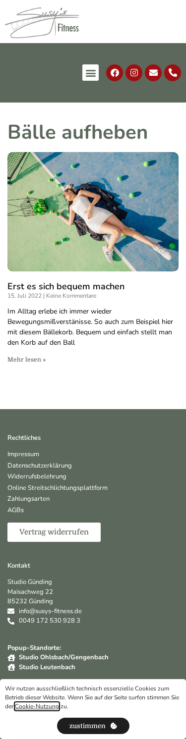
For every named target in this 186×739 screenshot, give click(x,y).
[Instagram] (133, 72)
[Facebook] (114, 72)
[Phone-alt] (172, 72)
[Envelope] (153, 72)
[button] (90, 72)
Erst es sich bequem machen (65, 286)
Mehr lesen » (26, 359)
